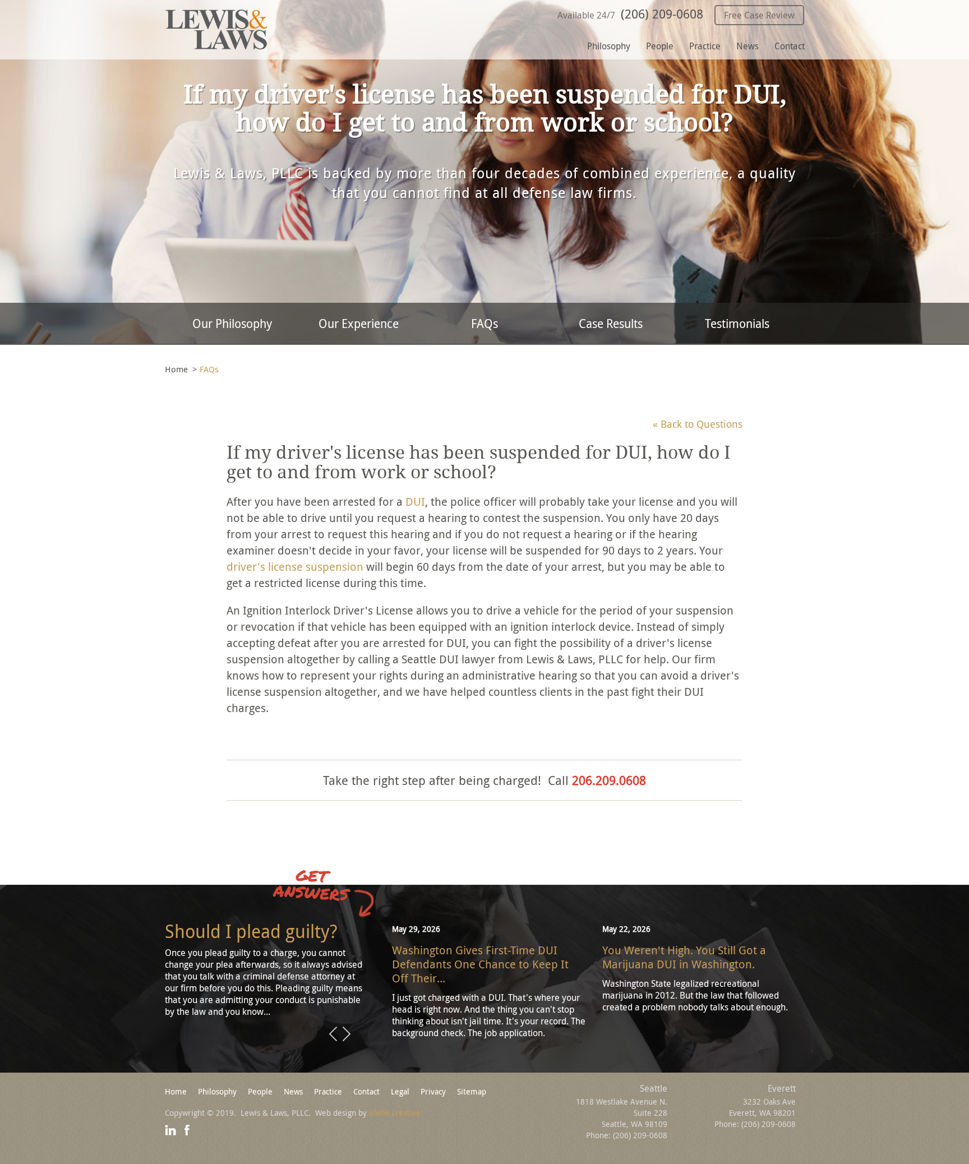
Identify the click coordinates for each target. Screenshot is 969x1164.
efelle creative (395, 1112)
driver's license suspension (295, 566)
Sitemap (471, 1091)
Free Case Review (759, 15)
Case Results (611, 323)
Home (176, 369)
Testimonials (737, 323)
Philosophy (608, 46)
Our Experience (359, 323)
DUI (415, 501)
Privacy (433, 1091)
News (747, 46)
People (659, 46)
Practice (705, 46)
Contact (789, 46)
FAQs (484, 323)
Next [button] (346, 1034)
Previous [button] (333, 1034)
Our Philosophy (232, 323)
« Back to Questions (697, 424)
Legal (400, 1091)
